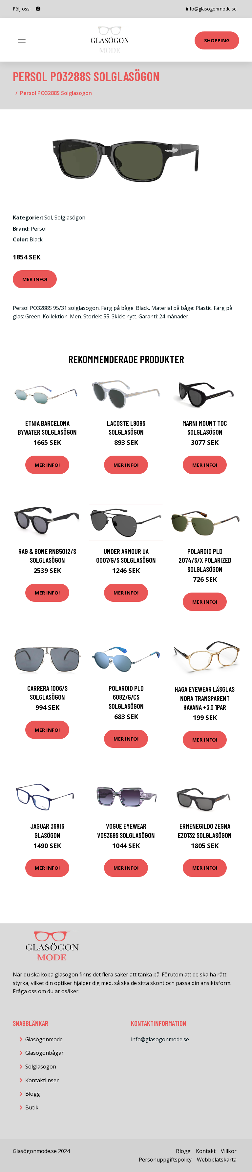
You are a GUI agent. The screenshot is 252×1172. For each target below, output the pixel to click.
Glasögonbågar (44, 1052)
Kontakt (206, 1151)
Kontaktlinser (42, 1080)
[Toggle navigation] (22, 39)
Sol (48, 217)
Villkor (229, 1151)
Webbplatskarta (217, 1159)
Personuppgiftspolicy (165, 1159)
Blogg (32, 1093)
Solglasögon (69, 217)
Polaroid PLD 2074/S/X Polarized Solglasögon (204, 560)
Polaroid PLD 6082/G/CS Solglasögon (126, 697)
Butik (31, 1107)
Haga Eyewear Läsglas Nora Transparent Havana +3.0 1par (205, 698)
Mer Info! (34, 279)
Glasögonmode (44, 1039)
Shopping (217, 40)
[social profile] (38, 9)
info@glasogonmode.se (211, 9)
